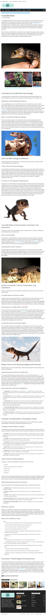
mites (4, 496)
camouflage (3, 109)
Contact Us (24, 1)
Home (1, 1)
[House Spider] (18, 607)
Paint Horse (12, 588)
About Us (32, 614)
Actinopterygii (21, 587)
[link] (6, 73)
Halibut (38, 588)
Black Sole (21, 588)
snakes (36, 240)
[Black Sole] (23, 584)
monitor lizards (18, 242)
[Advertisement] (30, 5)
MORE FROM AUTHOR (13, 579)
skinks (28, 122)
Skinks (30, 541)
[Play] (37, 83)
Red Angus (3, 588)
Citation (19, 1)
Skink (38, 23)
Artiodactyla (3, 587)
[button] (44, 10)
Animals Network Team (6, 17)
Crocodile (34, 23)
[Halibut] (40, 584)
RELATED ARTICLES (5, 579)
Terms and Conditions (38, 614)
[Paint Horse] (14, 584)
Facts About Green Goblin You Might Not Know (18, 73)
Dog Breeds (34, 600)
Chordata (12, 587)
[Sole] (32, 584)
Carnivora (33, 606)
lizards (40, 375)
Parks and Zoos (14, 1)
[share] (30, 73)
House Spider (24, 605)
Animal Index (5, 1)
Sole (28, 588)
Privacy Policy (23, 614)
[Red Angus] (5, 584)
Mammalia (33, 597)
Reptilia (33, 604)
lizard (26, 391)
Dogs (10, 1)
